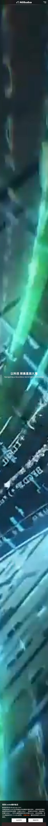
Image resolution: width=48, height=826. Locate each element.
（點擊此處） (26, 815)
